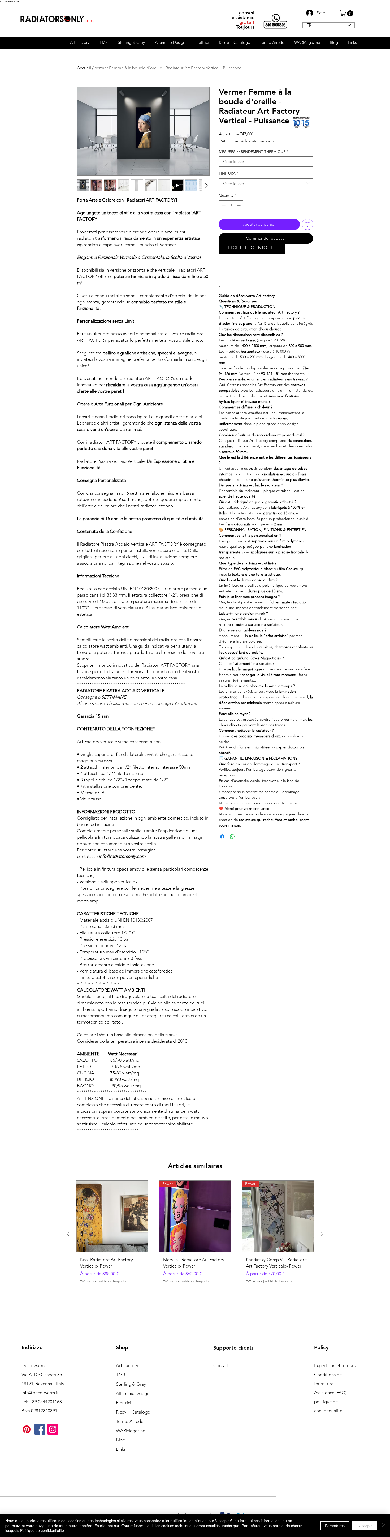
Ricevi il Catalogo (133, 1412)
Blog (120, 1439)
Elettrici (123, 1402)
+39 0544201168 (45, 1401)
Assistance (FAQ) (330, 1392)
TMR (120, 1374)
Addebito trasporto (257, 141)
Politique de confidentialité (42, 1530)
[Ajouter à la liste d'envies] (307, 224)
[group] (195, 1234)
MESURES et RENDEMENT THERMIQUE (253, 151)
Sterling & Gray (131, 1384)
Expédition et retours (335, 1365)
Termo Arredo (130, 1421)
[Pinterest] (26, 1429)
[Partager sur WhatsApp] (232, 836)
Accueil (84, 67)
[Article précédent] (68, 1234)
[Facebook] (39, 1429)
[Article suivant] (322, 1234)
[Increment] (239, 205)
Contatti (221, 1365)
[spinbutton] (231, 205)
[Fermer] (383, 1525)
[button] (347, 13)
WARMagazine (130, 1430)
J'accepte (365, 1525)
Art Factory (127, 1365)
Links (121, 1449)
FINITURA (228, 173)
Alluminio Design (132, 1393)
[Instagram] (52, 1429)
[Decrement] (223, 205)
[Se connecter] (308, 13)
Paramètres (335, 1525)
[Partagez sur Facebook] (222, 836)
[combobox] (266, 161)
